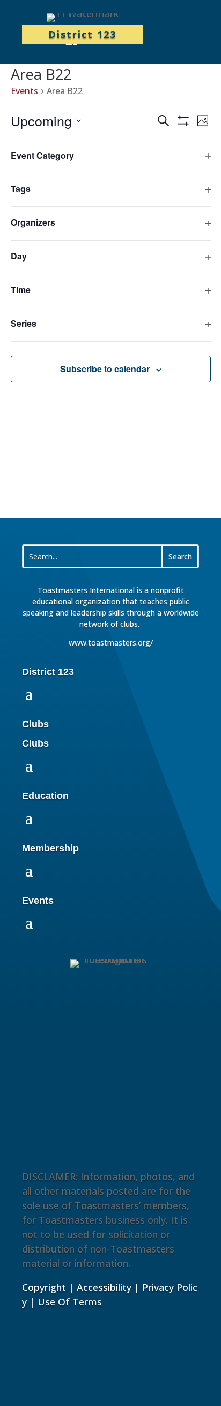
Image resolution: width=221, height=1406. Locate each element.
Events (24, 91)
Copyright (44, 1287)
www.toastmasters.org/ (111, 642)
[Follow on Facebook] (98, 1075)
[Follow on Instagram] (123, 1075)
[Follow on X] (148, 1075)
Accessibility (104, 1287)
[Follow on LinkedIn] (73, 1075)
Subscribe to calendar (105, 369)
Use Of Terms (70, 1301)
